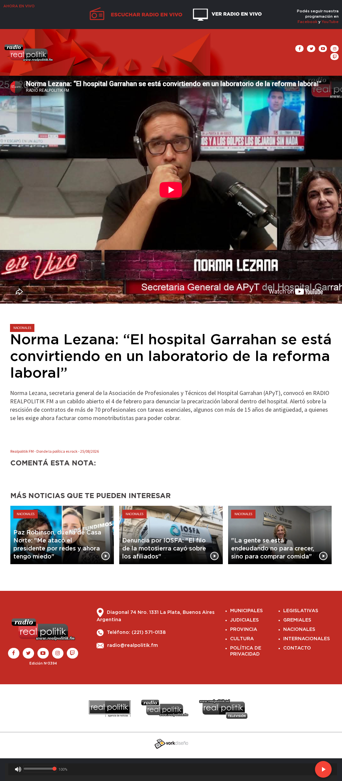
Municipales (246, 611)
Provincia (243, 629)
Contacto (297, 648)
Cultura (242, 639)
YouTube (330, 22)
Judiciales (244, 620)
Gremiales (297, 620)
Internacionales (306, 639)
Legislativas (300, 611)
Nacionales (299, 629)
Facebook (307, 22)
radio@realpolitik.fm (132, 645)
